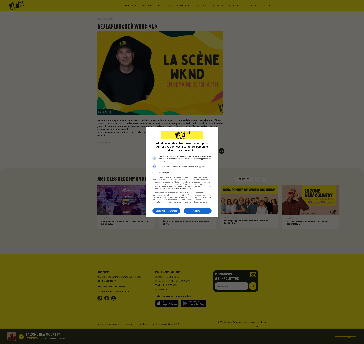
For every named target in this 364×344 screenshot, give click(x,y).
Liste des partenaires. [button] (184, 189)
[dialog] (182, 172)
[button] (182, 173)
